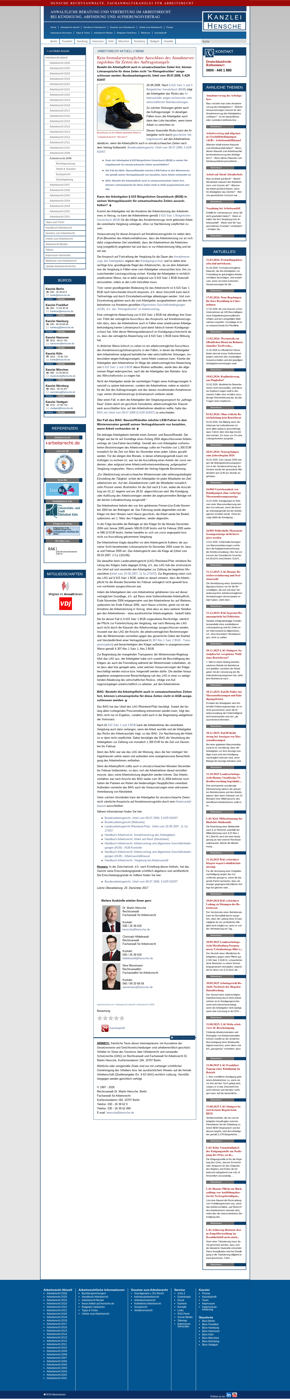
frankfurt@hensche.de (61, 311)
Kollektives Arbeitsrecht (147, 1303)
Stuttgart (154, 41)
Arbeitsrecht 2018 (60, 105)
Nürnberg (139, 41)
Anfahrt (49, 299)
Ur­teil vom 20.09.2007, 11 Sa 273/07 (133, 573)
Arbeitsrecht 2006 (60, 190)
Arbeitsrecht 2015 (60, 121)
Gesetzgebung (64, 179)
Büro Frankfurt (210, 1324)
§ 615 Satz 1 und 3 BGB (117, 367)
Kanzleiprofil (160, 33)
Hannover (98, 41)
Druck (180, 1300)
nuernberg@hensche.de (62, 392)
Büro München (210, 1337)
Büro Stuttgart (210, 1344)
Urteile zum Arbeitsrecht (150, 27)
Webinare (145, 33)
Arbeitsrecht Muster (103, 33)
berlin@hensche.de (60, 295)
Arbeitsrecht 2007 (60, 184)
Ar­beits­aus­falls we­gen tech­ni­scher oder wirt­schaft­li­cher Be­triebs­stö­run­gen (169, 98)
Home (53, 27)
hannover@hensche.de (62, 343)
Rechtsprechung (65, 163)
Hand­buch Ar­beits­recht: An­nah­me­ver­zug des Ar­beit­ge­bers (140, 834)
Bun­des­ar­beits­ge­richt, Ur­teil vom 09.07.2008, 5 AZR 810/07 (141, 818)
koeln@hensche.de (60, 359)
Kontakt (181, 1306)
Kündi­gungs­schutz (152, 260)
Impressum (208, 1303)
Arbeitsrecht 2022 (60, 84)
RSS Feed (183, 1313)
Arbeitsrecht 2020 (60, 94)
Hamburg (82, 41)
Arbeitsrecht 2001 (60, 216)
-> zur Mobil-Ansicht (57, 51)
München (123, 41)
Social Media (185, 1317)
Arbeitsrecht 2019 (60, 100)
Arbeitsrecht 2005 (60, 195)
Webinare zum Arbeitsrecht (60, 260)
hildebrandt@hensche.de (137, 958)
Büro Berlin (208, 1320)
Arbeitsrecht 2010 (60, 147)
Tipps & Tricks (83, 33)
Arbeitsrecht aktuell (70, 27)
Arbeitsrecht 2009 (60, 153)
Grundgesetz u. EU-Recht (149, 1293)
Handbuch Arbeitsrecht (94, 27)
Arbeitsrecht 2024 (60, 73)
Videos (49, 249)
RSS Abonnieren (183, 1037)
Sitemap (182, 1320)
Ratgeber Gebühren (127, 33)
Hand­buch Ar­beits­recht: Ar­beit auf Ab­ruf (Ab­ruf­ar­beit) (137, 839)
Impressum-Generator (61, 33)
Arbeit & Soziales (66, 169)
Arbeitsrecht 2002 (60, 211)
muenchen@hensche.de (62, 376)
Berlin (54, 41)
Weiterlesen (216, 126)
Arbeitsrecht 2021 (60, 89)
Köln (111, 41)
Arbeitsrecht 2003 (60, 206)
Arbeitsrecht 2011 (60, 142)
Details (61, 299)
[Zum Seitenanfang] (110, 205)
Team (205, 1300)
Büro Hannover (211, 1331)
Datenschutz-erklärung (209, 1308)
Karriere (182, 1303)
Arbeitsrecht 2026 (60, 62)
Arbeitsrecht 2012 (60, 137)
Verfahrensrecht (143, 1310)
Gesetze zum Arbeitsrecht (122, 27)
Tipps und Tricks (54, 222)
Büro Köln (208, 1334)
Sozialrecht (140, 1306)
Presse (169, 27)
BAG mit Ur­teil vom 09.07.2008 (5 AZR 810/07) (126, 412)
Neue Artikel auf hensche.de (98, 1303)
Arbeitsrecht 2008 (61, 158)
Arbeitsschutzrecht (144, 1300)
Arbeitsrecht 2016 (60, 115)
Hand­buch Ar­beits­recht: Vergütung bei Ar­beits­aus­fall (136, 860)
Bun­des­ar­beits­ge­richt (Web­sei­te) (125, 822)
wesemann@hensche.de (137, 987)
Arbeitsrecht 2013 (60, 131)
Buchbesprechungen (94, 1293)
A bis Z (181, 1293)
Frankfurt (67, 41)
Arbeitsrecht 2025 (60, 68)
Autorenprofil (117, 1028)
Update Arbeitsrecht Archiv (60, 266)
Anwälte (168, 41)
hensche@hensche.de (136, 929)
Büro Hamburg (210, 1327)
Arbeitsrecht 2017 (60, 110)
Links (180, 1310)
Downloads (184, 1296)
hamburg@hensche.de (62, 327)
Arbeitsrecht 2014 (60, 126)
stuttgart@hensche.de (61, 408)
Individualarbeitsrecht (146, 1296)
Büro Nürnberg (210, 1341)
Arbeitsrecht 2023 (60, 78)
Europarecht (63, 174)
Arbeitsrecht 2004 (60, 200)
